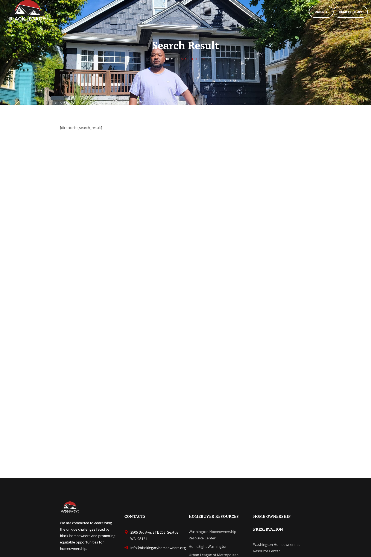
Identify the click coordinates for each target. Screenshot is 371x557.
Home (170, 59)
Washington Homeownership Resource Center (212, 534)
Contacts (135, 516)
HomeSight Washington (208, 546)
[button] (321, 12)
